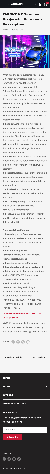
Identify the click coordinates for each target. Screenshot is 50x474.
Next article (38, 357)
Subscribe (12, 437)
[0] (45, 4)
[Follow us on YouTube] (14, 459)
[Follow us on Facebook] (4, 459)
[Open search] (35, 4)
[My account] (40, 4)
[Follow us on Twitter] (9, 459)
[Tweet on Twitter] (23, 342)
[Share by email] (28, 342)
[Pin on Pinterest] (18, 342)
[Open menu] (4, 4)
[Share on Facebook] (13, 342)
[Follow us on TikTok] (19, 459)
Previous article (13, 357)
